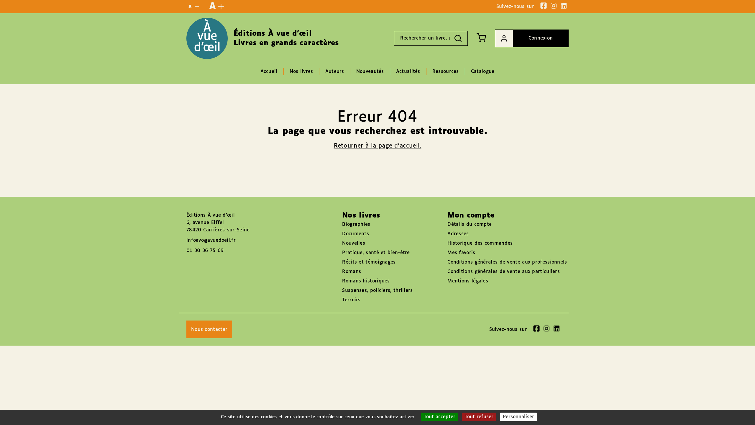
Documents (355, 233)
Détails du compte (469, 224)
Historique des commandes (480, 243)
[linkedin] (563, 5)
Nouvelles (353, 243)
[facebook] (543, 5)
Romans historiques (366, 281)
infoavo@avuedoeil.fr (211, 240)
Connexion (540, 38)
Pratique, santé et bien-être (376, 252)
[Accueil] (207, 38)
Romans (351, 271)
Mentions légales (467, 281)
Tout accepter (439, 416)
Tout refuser (479, 416)
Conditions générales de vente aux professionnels (507, 262)
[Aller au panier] (481, 37)
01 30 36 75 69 (205, 250)
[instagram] (553, 5)
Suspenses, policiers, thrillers (377, 290)
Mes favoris (461, 252)
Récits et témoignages (368, 262)
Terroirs (351, 300)
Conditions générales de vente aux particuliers (503, 271)
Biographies (356, 224)
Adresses (458, 233)
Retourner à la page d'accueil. (377, 146)
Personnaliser (518, 416)
